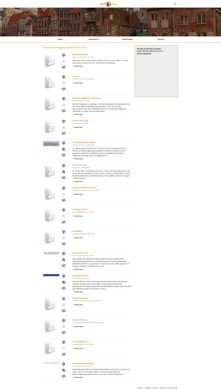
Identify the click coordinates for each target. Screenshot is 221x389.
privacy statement (144, 53)
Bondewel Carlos (80, 54)
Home (60, 39)
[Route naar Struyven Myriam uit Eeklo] (62, 288)
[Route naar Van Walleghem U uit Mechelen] (62, 354)
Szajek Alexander (80, 298)
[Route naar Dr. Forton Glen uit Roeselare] (62, 178)
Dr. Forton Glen (80, 165)
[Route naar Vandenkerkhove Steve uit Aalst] (62, 376)
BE (175, 4)
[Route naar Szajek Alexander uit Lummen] (62, 311)
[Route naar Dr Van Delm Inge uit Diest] (62, 133)
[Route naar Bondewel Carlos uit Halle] (62, 67)
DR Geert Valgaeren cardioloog (86, 98)
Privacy (155, 388)
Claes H (76, 76)
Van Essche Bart (80, 320)
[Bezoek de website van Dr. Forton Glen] (62, 172)
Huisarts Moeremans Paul (84, 187)
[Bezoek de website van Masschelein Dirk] (62, 260)
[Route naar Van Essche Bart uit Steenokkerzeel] (62, 332)
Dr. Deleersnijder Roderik (84, 142)
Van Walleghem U (81, 341)
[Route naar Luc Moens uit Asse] (62, 244)
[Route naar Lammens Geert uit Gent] (62, 222)
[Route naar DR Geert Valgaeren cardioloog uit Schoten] (62, 111)
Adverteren (127, 39)
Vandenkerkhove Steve (83, 363)
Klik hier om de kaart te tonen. (149, 48)
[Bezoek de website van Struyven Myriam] (62, 282)
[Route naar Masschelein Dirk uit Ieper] (62, 266)
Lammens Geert (80, 209)
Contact (161, 39)
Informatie (94, 39)
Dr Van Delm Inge (80, 120)
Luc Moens (77, 231)
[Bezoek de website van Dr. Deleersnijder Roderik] (62, 149)
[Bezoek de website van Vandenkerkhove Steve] (62, 370)
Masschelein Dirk (80, 253)
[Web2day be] (109, 4)
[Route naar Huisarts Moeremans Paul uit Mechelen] (62, 200)
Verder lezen (78, 66)
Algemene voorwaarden (169, 388)
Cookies (147, 388)
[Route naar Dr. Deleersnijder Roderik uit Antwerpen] (62, 155)
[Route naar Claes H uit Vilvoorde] (62, 89)
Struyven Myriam (80, 275)
